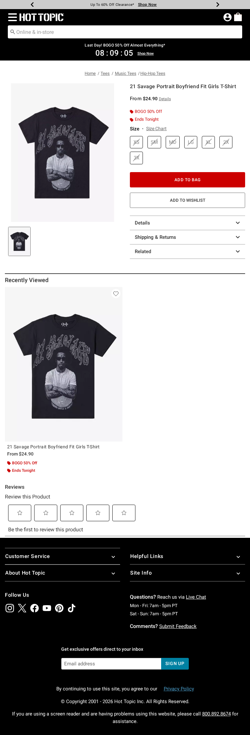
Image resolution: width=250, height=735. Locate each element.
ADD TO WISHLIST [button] (187, 200)
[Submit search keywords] (13, 31)
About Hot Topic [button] (25, 573)
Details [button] (165, 99)
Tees (105, 73)
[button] (11, 17)
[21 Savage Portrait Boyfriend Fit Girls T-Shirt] (63, 364)
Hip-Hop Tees (152, 73)
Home (90, 73)
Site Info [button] (141, 573)
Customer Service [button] (27, 556)
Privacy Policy (179, 689)
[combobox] (125, 31)
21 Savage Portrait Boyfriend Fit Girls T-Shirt (53, 446)
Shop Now (143, 4)
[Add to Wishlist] (115, 293)
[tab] (19, 241)
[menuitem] (238, 17)
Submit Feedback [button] (178, 626)
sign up (175, 663)
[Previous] (32, 4)
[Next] (218, 4)
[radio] (136, 142)
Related (143, 251)
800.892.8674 (216, 714)
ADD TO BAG (187, 179)
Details (142, 223)
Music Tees (125, 73)
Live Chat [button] (196, 597)
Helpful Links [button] (146, 556)
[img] (10, 608)
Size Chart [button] (156, 128)
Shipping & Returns (155, 237)
